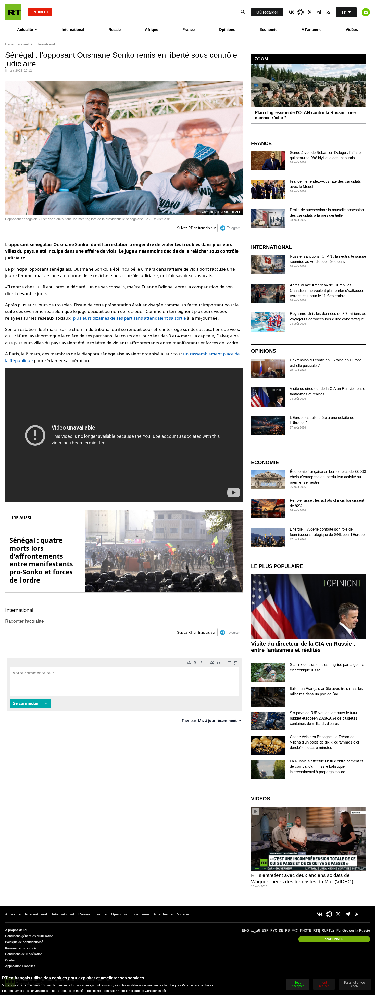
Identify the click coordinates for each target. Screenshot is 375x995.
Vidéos (352, 29)
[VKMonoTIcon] (291, 12)
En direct (40, 12)
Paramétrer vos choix (21, 948)
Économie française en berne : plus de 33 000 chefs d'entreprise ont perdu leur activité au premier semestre (328, 476)
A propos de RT (16, 930)
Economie (268, 29)
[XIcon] (310, 12)
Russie (114, 29)
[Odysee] (300, 12)
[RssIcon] (328, 12)
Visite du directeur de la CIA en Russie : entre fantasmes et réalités (303, 646)
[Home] (13, 12)
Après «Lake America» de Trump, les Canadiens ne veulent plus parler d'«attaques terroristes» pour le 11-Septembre (327, 290)
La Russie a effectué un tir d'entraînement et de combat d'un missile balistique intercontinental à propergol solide (326, 766)
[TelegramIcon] (319, 12)
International (73, 29)
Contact (11, 960)
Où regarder (267, 12)
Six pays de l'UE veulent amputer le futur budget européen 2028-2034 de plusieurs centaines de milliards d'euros (323, 718)
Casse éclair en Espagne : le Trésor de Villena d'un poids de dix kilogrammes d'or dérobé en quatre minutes (324, 742)
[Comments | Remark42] (124, 692)
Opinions (227, 29)
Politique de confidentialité (24, 942)
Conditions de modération (23, 954)
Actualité (25, 29)
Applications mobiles (20, 966)
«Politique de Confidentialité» (146, 991)
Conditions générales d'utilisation (29, 936)
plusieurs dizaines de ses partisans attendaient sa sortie (129, 318)
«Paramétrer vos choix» (196, 985)
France (188, 29)
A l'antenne (311, 29)
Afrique (151, 29)
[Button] (366, 12)
